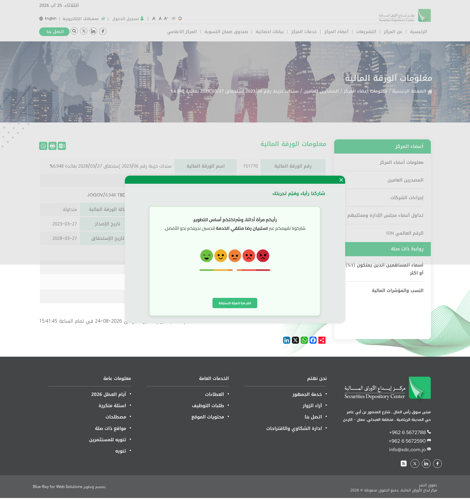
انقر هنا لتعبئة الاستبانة (235, 303)
